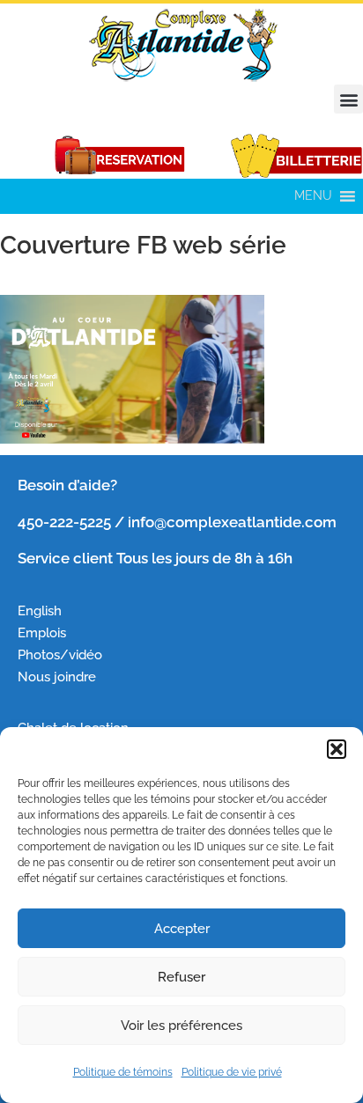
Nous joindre (57, 676)
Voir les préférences (181, 1025)
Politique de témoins (123, 1072)
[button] (336, 749)
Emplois (44, 632)
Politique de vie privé (232, 1072)
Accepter (182, 929)
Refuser (181, 977)
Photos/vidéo (60, 654)
